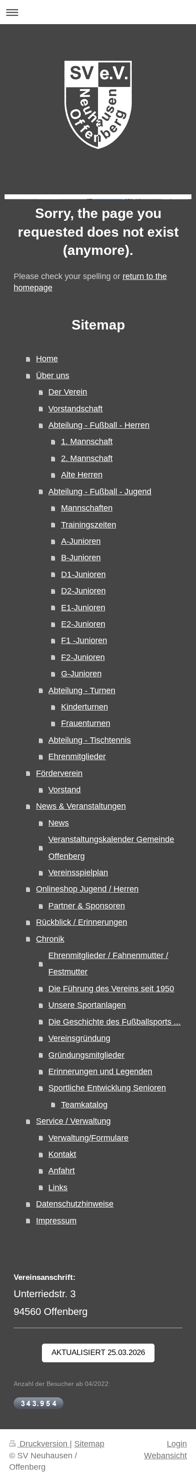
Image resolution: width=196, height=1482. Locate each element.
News (58, 822)
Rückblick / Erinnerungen (81, 922)
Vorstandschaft (75, 408)
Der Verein (67, 391)
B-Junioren (81, 557)
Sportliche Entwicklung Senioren (107, 1087)
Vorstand (64, 789)
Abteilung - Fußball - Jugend (99, 491)
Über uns (52, 375)
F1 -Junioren (84, 640)
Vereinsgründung (79, 1038)
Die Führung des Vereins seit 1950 (111, 988)
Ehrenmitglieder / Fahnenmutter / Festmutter (108, 963)
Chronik (50, 939)
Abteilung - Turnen (81, 690)
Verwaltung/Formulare (88, 1137)
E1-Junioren (83, 607)
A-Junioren (81, 541)
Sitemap (89, 1443)
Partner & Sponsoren (86, 905)
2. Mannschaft (87, 458)
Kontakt (62, 1154)
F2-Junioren (83, 657)
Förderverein (59, 773)
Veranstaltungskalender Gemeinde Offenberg (111, 847)
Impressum (56, 1220)
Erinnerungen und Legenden (100, 1071)
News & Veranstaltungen (81, 806)
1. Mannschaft (87, 441)
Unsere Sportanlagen (87, 1005)
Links (57, 1187)
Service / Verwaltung (73, 1121)
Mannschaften (87, 508)
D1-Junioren (83, 574)
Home (47, 358)
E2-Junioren (83, 624)
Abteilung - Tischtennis (89, 740)
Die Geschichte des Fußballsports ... (114, 1021)
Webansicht (165, 1455)
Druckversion (43, 1443)
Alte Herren (82, 474)
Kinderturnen (84, 706)
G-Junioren (81, 673)
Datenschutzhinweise (74, 1203)
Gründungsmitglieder (86, 1055)
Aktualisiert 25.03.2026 (98, 1352)
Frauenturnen (85, 723)
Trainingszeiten (88, 524)
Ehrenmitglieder (77, 756)
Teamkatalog (84, 1104)
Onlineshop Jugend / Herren (87, 888)
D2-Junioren (83, 590)
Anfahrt (61, 1170)
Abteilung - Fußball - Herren (99, 425)
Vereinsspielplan (78, 872)
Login (177, 1443)
